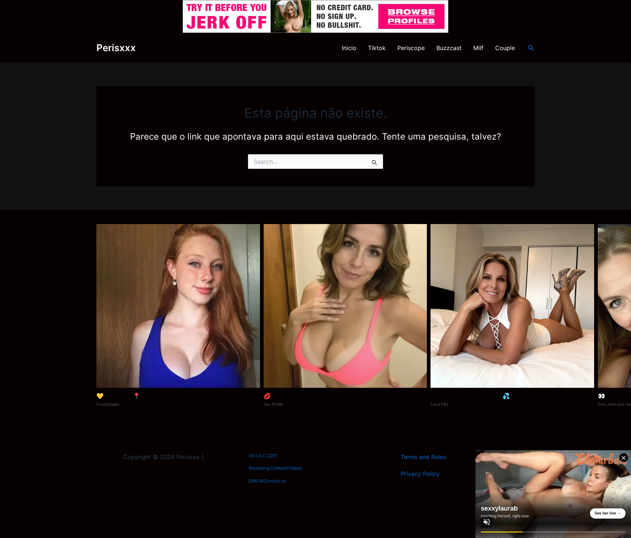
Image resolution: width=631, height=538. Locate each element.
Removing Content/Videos (275, 468)
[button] (531, 48)
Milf (478, 48)
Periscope (411, 48)
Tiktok (377, 48)
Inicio (349, 48)
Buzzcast (449, 48)
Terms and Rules (423, 457)
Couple (505, 48)
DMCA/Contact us (267, 481)
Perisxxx (116, 47)
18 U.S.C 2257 (263, 455)
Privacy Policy (420, 473)
